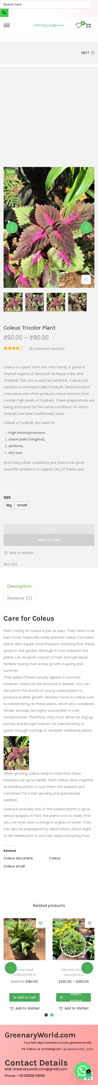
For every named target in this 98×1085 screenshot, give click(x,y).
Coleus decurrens (18, 858)
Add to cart (49, 540)
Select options (76, 997)
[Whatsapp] (82, 1070)
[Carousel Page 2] (52, 1015)
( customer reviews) (47, 348)
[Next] (86, 227)
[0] (79, 25)
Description (19, 586)
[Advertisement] (49, 116)
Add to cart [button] (26, 997)
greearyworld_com (78, 1049)
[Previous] (12, 227)
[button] (19, 553)
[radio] (9, 505)
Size (7, 497)
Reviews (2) (19, 598)
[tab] (49, 586)
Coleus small (14, 866)
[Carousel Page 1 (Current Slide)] (46, 1015)
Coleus (54, 858)
